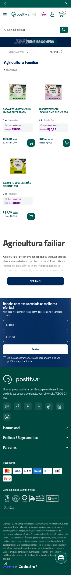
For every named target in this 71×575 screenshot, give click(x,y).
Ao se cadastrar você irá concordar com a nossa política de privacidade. (33, 359)
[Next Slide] (66, 3)
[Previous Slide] (5, 3)
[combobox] (35, 30)
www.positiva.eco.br (26, 523)
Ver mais (35, 281)
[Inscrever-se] (35, 349)
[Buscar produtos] (64, 30)
